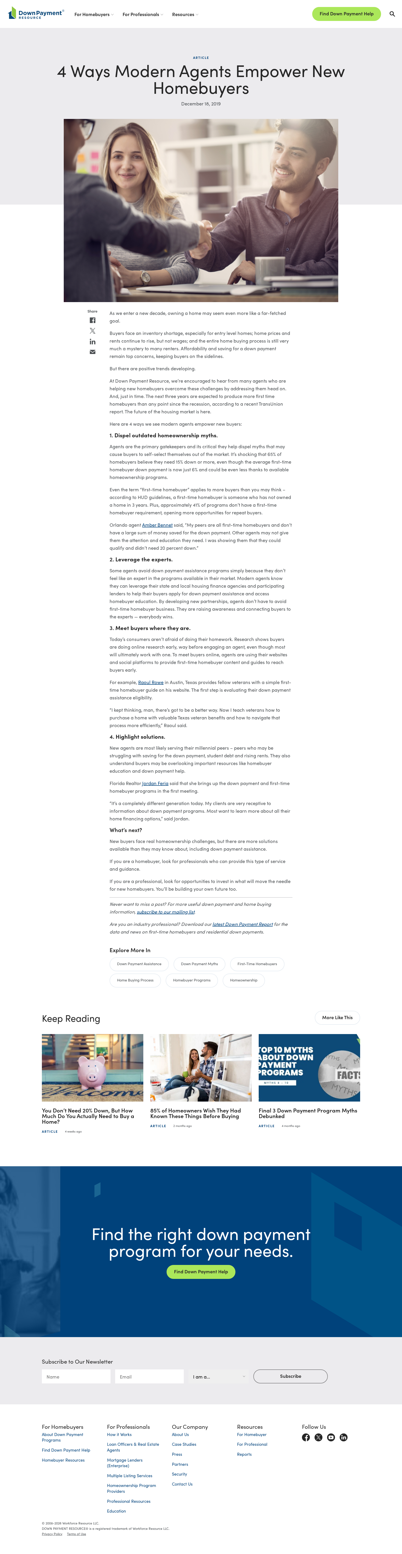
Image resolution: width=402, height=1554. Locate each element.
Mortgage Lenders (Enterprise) (125, 1463)
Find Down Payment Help (347, 13)
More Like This (337, 1017)
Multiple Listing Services (129, 1475)
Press (177, 1454)
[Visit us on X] (318, 1436)
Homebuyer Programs (192, 979)
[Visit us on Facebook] (306, 1436)
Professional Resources (129, 1501)
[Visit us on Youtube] (331, 1436)
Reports (244, 1454)
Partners (180, 1464)
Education (116, 1511)
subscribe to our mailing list (165, 911)
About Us (180, 1434)
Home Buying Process (135, 979)
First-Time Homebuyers (257, 963)
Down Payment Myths (199, 963)
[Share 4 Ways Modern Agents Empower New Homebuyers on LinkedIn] (92, 342)
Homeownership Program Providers (131, 1488)
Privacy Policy (52, 1533)
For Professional (252, 1444)
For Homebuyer (252, 1434)
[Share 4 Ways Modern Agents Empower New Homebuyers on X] (92, 331)
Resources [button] (183, 14)
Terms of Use (76, 1533)
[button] (392, 14)
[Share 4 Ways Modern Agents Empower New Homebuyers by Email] (92, 352)
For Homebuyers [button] (92, 14)
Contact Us (182, 1484)
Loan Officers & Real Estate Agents (133, 1447)
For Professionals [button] (141, 14)
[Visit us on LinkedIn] (344, 1436)
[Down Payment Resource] (36, 12)
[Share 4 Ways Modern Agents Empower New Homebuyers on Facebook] (92, 320)
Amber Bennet (157, 524)
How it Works (119, 1434)
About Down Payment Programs (62, 1437)
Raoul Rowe (151, 682)
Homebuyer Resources (63, 1460)
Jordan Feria (155, 783)
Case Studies (184, 1444)
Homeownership (244, 979)
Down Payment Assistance (139, 963)
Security (179, 1474)
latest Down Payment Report (242, 923)
